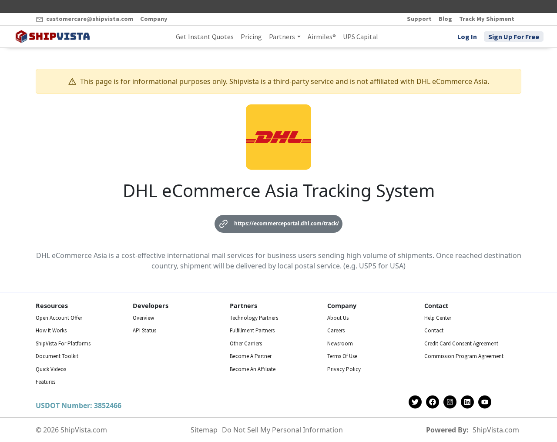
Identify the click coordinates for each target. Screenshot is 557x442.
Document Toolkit (57, 356)
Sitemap (204, 430)
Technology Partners (254, 317)
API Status (144, 330)
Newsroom (340, 343)
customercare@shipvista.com (89, 19)
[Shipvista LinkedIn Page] (467, 402)
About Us (338, 317)
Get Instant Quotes (205, 36)
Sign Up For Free (513, 36)
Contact (433, 330)
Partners (282, 36)
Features (45, 381)
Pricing (251, 36)
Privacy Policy (344, 369)
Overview (143, 317)
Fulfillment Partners (252, 330)
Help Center (437, 317)
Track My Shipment (486, 19)
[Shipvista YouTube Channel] (484, 402)
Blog (445, 19)
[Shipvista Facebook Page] (432, 402)
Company (154, 19)
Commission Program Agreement (463, 356)
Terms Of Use (342, 356)
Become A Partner (251, 356)
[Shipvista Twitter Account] (415, 402)
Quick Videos (51, 369)
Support (419, 19)
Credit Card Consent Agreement (461, 343)
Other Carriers (246, 343)
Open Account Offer (59, 317)
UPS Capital (360, 36)
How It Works (51, 330)
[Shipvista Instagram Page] (449, 402)
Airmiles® (322, 36)
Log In (467, 36)
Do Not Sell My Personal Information (282, 430)
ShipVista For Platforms (63, 343)
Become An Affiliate (252, 369)
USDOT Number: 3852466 (78, 405)
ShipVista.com (496, 430)
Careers (336, 330)
